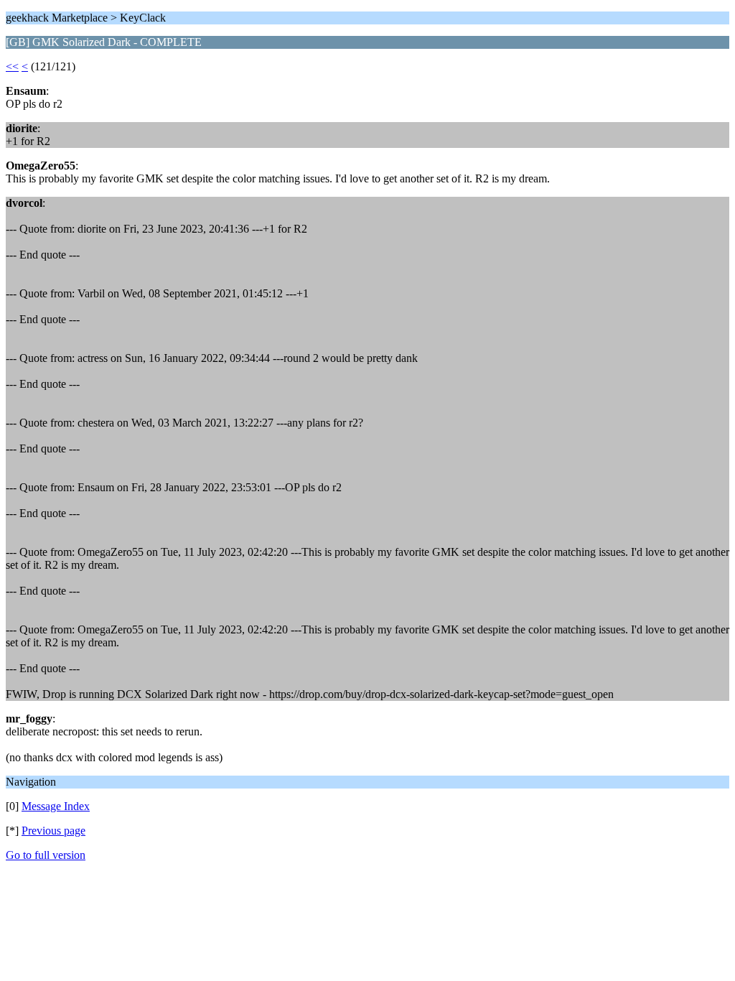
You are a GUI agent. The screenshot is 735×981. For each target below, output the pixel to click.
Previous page (53, 830)
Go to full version (45, 855)
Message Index (56, 806)
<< (12, 66)
